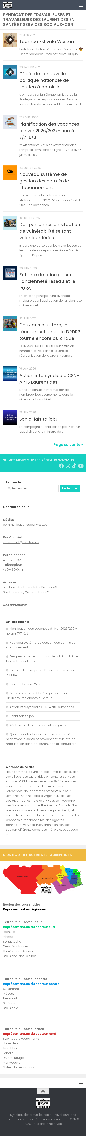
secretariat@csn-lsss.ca (21, 542)
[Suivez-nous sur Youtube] (80, 465)
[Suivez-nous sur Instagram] (67, 465)
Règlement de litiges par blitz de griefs (38, 725)
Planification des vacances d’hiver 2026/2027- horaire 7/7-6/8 (49, 130)
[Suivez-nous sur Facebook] (61, 465)
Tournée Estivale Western (47, 41)
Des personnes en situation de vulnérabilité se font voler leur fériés (49, 231)
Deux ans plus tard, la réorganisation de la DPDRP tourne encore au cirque (49, 331)
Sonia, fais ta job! (38, 419)
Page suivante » (68, 444)
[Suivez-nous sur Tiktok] (74, 465)
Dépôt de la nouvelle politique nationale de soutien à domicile (44, 80)
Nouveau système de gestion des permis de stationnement (44, 181)
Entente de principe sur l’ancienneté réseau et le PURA (47, 281)
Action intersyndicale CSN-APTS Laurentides (42, 707)
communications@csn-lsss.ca (25, 524)
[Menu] (81, 5)
